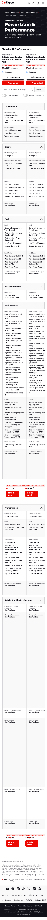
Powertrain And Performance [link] (15, 15)
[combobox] (16, 89)
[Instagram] (18, 888)
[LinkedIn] (34, 888)
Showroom (15, 12)
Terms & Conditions (25, 906)
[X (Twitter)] (28, 888)
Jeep (22, 12)
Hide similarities (13, 95)
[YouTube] (7, 888)
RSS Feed (38, 906)
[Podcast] (39, 888)
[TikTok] (23, 888)
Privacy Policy (10, 906)
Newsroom (16, 895)
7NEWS (29, 900)
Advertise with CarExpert (34, 895)
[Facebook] (12, 888)
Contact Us (18, 900)
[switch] (4, 95)
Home (7, 12)
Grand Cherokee (32, 12)
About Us (5, 895)
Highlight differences (36, 95)
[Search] (33, 3)
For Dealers (6, 900)
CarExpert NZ (40, 900)
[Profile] (38, 3)
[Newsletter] (28, 3)
